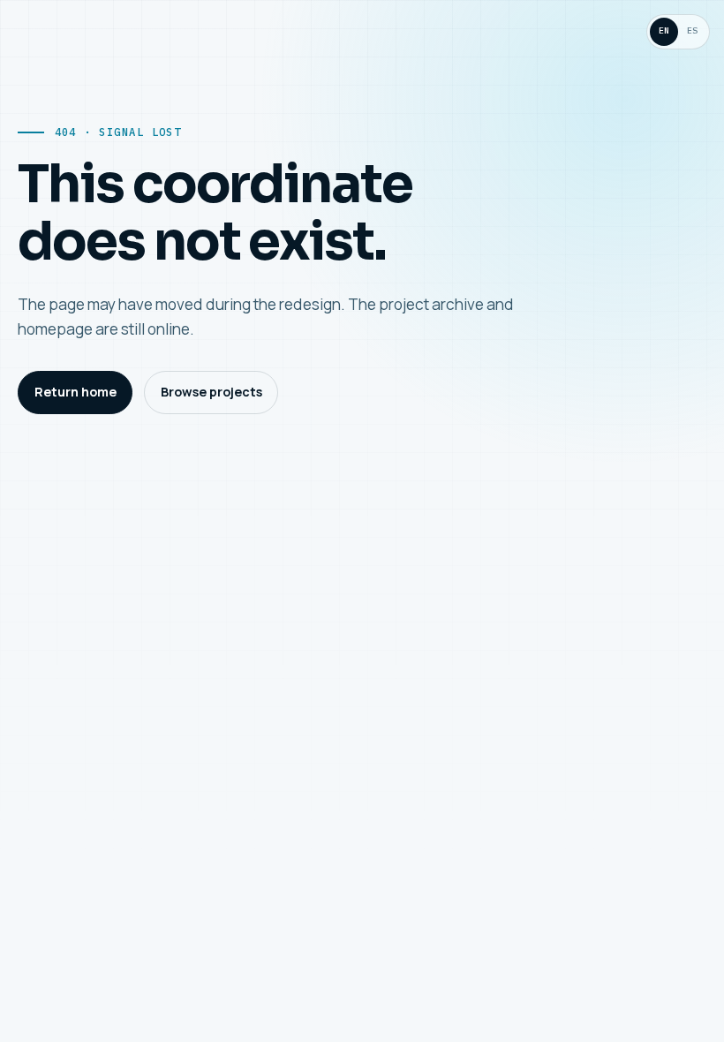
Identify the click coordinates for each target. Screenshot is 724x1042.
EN (664, 30)
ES (692, 30)
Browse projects (211, 391)
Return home (75, 391)
